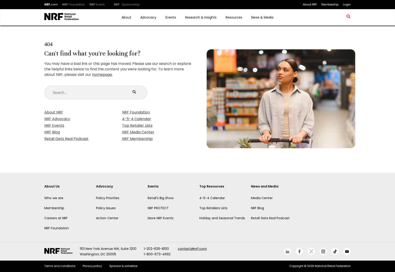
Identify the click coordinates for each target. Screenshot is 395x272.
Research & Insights (200, 17)
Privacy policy (92, 266)
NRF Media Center (138, 132)
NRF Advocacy (57, 118)
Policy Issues (106, 208)
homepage (102, 74)
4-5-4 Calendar (136, 118)
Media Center (262, 198)
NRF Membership (137, 138)
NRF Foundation (136, 112)
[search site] (349, 17)
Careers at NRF (56, 218)
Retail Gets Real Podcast (66, 138)
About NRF (53, 112)
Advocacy (148, 17)
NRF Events (54, 125)
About (126, 17)
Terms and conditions (59, 266)
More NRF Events (160, 218)
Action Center (107, 218)
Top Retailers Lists (213, 208)
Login (347, 4)
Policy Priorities (107, 198)
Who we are (53, 198)
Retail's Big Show (160, 198)
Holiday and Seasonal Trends (222, 218)
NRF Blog (52, 132)
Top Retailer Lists (137, 125)
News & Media (262, 17)
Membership (54, 208)
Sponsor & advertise (123, 266)
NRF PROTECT (158, 208)
